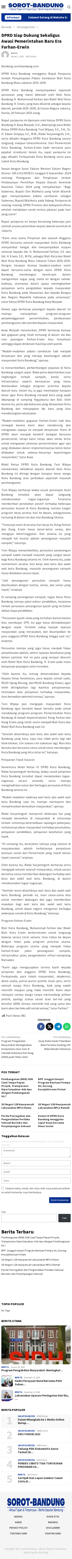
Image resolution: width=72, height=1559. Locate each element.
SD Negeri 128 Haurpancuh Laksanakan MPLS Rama (17, 1106)
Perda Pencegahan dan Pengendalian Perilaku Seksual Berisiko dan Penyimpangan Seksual (16, 1121)
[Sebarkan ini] (41, 1026)
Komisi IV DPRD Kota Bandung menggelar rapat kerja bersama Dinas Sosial (51, 1121)
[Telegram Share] (58, 1026)
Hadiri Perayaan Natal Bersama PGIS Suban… (38, 1382)
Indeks (18, 1516)
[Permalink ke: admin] (5, 54)
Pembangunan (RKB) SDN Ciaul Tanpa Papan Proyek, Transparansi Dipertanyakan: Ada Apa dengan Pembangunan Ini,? (17, 1087)
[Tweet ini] (49, 1026)
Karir (18, 1522)
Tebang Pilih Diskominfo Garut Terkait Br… (38, 1450)
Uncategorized (26, 1416)
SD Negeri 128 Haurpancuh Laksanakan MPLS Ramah (54, 1106)
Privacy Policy (18, 1527)
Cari (3, 1212)
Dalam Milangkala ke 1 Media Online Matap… (41, 1421)
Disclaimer (53, 1527)
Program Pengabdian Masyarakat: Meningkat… (32, 1370)
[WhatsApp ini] (67, 1026)
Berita (5, 1367)
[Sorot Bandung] (36, 6)
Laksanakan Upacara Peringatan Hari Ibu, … (42, 1397)
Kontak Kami (53, 1533)
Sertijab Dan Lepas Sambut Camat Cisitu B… (40, 1479)
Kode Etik (53, 1516)
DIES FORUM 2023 (29, 1434)
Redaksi (53, 1522)
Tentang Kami (18, 1533)
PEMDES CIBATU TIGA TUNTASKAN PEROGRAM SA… (40, 1465)
